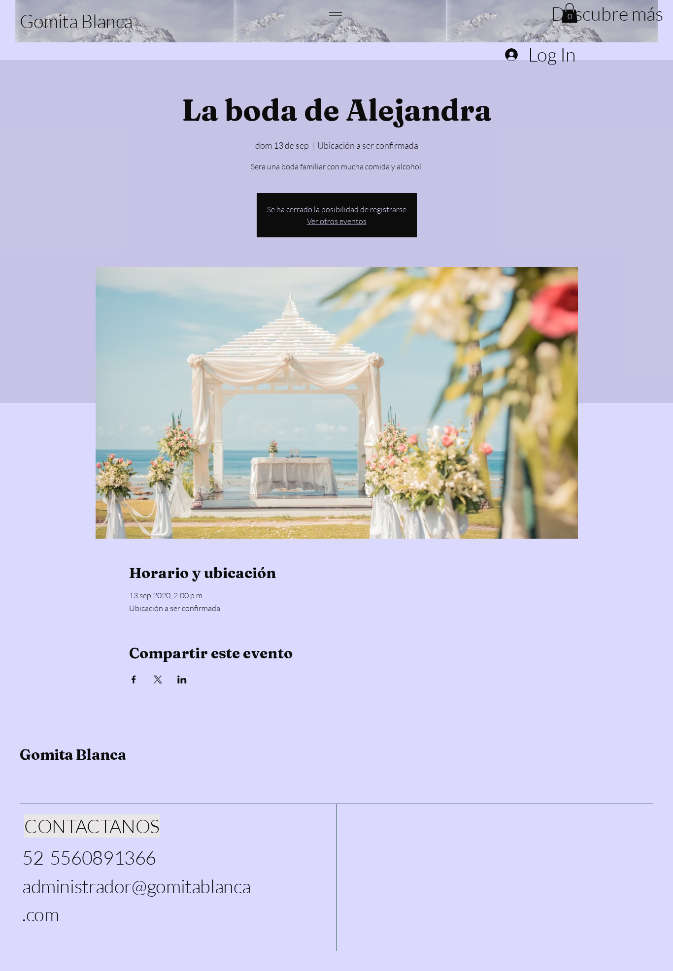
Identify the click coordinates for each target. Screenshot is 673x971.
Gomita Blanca (73, 754)
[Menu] (335, 13)
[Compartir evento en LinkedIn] (182, 679)
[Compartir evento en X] (158, 679)
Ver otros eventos (337, 221)
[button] (601, 13)
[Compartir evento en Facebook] (133, 679)
